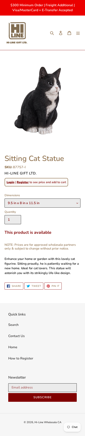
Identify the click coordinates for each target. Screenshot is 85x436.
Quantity (10, 212)
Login (10, 182)
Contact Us (16, 336)
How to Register (20, 358)
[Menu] (78, 32)
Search (13, 325)
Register (23, 182)
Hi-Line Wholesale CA (47, 422)
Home (12, 347)
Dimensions (12, 195)
